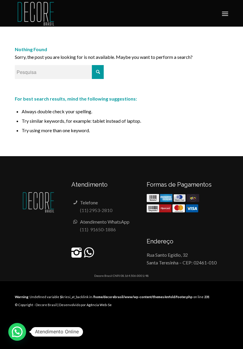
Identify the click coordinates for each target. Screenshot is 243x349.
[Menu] (225, 13)
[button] (17, 332)
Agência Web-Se (99, 305)
